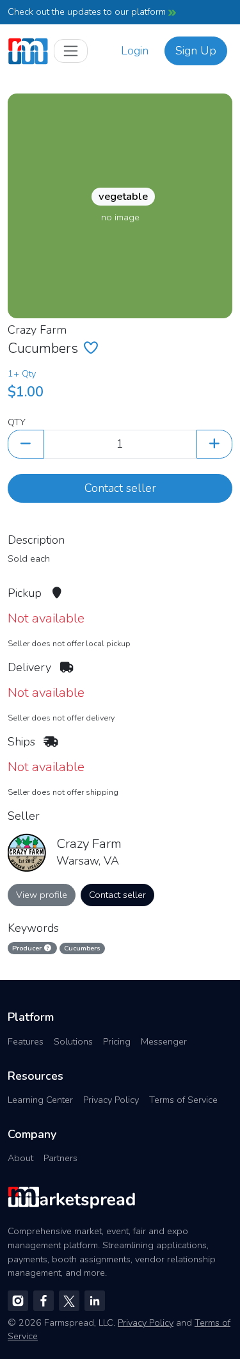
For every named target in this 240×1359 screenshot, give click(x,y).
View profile (41, 894)
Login (134, 50)
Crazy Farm (37, 330)
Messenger (164, 1041)
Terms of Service (183, 1099)
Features (26, 1041)
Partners (60, 1157)
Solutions (73, 1041)
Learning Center (40, 1099)
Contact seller (120, 488)
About (20, 1157)
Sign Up (195, 50)
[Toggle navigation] (71, 51)
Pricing (117, 1041)
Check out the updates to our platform (88, 11)
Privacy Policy (111, 1099)
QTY (17, 422)
